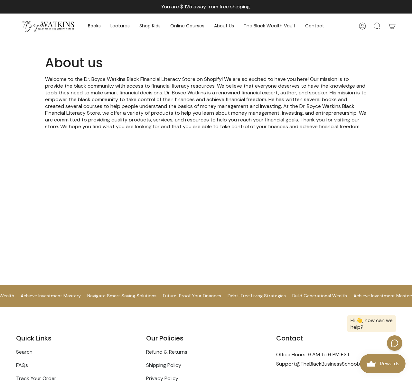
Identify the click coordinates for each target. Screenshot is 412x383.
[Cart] (392, 26)
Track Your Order (36, 378)
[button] (94, 26)
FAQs (22, 365)
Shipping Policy (163, 365)
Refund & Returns (166, 352)
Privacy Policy (162, 378)
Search (24, 352)
